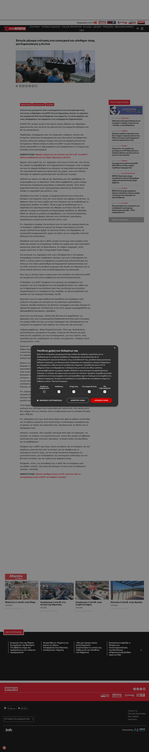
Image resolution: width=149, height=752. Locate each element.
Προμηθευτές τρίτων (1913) (94, 365)
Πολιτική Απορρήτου (59, 381)
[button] (49, 400)
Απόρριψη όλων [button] (78, 400)
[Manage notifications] (4, 747)
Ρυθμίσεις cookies (44, 381)
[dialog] (74, 376)
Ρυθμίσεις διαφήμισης (45, 378)
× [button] (114, 348)
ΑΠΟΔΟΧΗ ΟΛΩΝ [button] (101, 400)
